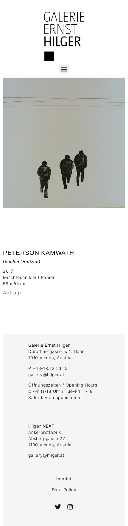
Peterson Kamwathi (39, 252)
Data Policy (64, 489)
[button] (64, 69)
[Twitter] (58, 507)
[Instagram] (69, 507)
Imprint (64, 478)
